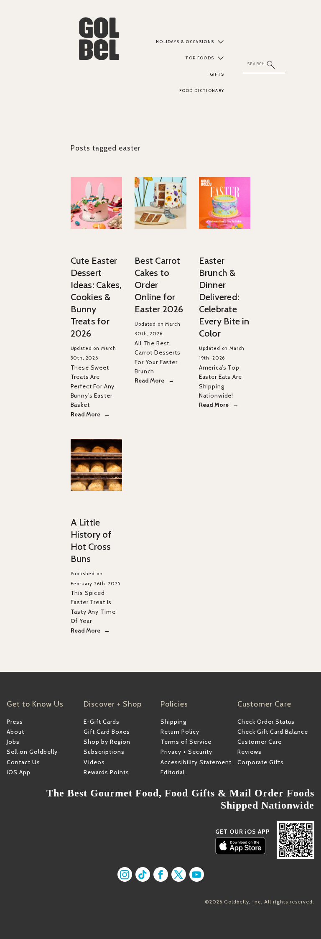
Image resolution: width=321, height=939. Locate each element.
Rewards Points (106, 772)
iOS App (19, 772)
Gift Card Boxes (107, 731)
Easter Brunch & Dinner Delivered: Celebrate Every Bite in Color (224, 297)
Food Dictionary (201, 90)
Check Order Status (266, 721)
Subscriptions (104, 751)
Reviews (249, 751)
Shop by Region (107, 741)
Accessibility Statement (196, 762)
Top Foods (199, 58)
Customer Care (259, 741)
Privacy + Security (186, 751)
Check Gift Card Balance (272, 731)
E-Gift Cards (102, 721)
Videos (94, 762)
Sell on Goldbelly (32, 751)
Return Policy (179, 731)
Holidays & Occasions (185, 41)
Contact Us (23, 762)
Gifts (217, 74)
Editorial (172, 772)
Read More (85, 414)
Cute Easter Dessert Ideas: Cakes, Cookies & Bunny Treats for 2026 (96, 297)
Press (15, 721)
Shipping (173, 721)
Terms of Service (185, 741)
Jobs (13, 741)
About (15, 731)
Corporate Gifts (260, 762)
